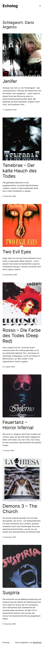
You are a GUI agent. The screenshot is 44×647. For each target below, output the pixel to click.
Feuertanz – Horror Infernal (18, 425)
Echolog (10, 5)
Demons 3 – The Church (20, 508)
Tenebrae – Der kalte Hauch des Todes (20, 171)
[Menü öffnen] (40, 6)
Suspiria (11, 592)
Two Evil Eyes (17, 251)
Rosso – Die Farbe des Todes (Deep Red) (22, 335)
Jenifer (10, 81)
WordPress (37, 642)
